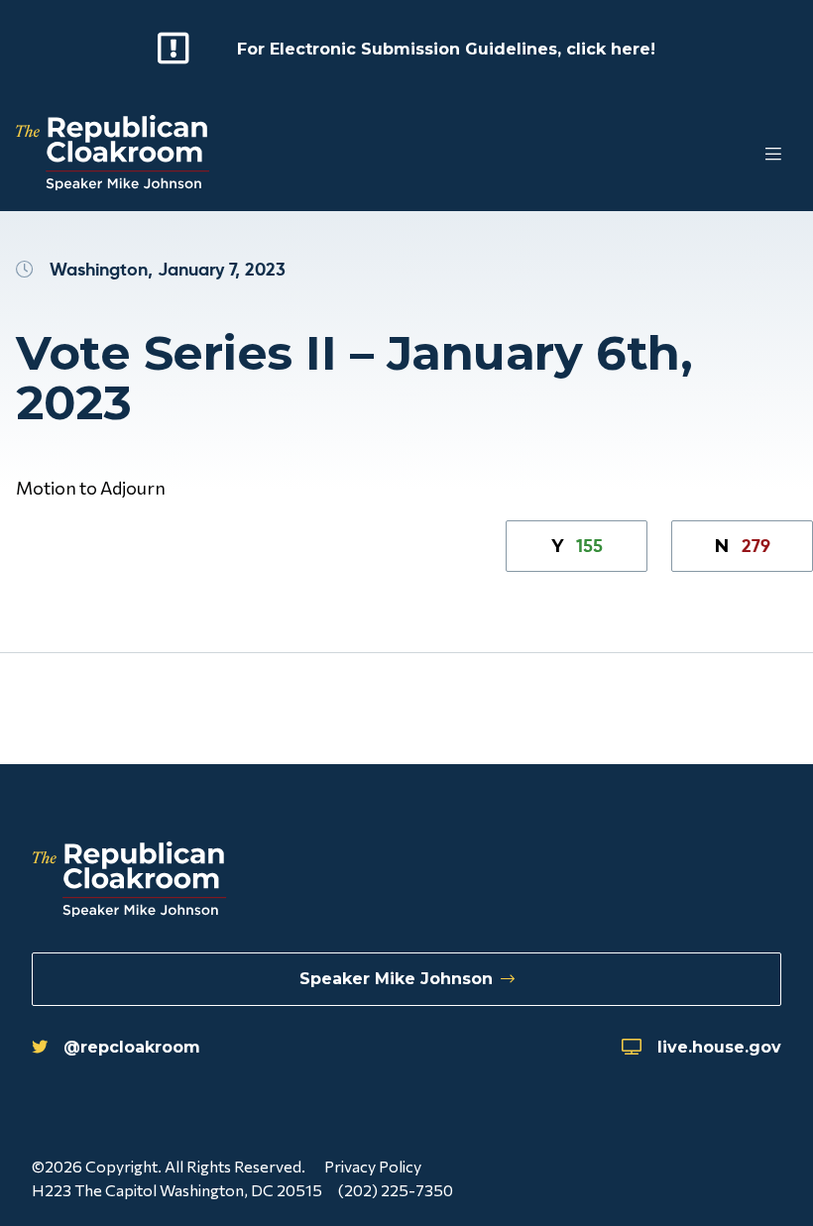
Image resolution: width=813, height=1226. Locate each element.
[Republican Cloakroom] (112, 155)
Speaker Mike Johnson (396, 978)
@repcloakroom (131, 1047)
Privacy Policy (372, 1166)
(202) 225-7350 (395, 1189)
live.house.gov (719, 1047)
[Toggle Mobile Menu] (733, 155)
